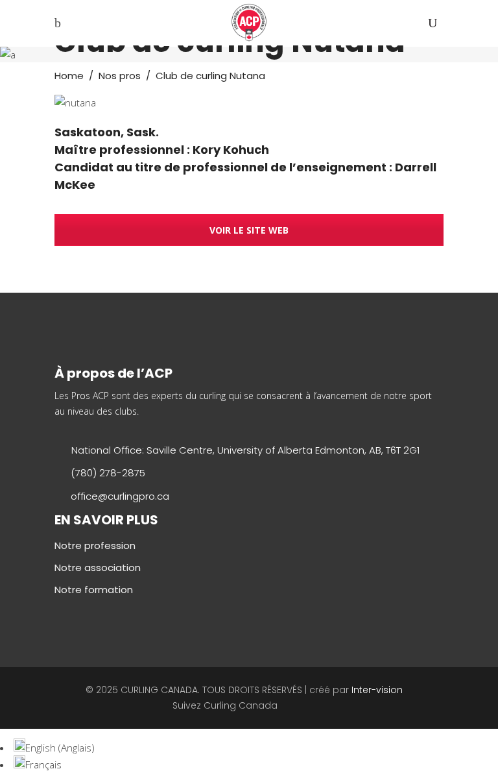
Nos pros (120, 75)
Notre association (97, 567)
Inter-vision (377, 689)
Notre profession (95, 545)
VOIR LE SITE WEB (249, 230)
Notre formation (93, 589)
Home (69, 75)
